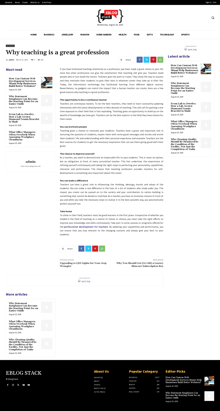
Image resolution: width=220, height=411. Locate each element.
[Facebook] (140, 60)
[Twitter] (147, 60)
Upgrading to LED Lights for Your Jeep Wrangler (83, 265)
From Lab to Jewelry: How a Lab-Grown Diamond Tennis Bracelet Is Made (24, 118)
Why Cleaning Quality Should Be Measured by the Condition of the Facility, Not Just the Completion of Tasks (23, 344)
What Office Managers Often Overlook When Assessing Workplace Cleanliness (22, 136)
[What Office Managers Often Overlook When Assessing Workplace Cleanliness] (46, 136)
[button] (212, 17)
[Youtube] (29, 385)
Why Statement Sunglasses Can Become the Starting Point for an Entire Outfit (23, 100)
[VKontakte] (23, 385)
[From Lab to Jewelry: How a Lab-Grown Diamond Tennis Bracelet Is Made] (46, 118)
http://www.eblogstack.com (30, 166)
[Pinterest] (153, 60)
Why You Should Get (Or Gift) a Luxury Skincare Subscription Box (139, 265)
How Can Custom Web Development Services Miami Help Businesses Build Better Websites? (22, 82)
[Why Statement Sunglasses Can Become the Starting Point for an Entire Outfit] (46, 100)
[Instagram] (13, 385)
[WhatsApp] (160, 60)
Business (10, 46)
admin (11, 59)
